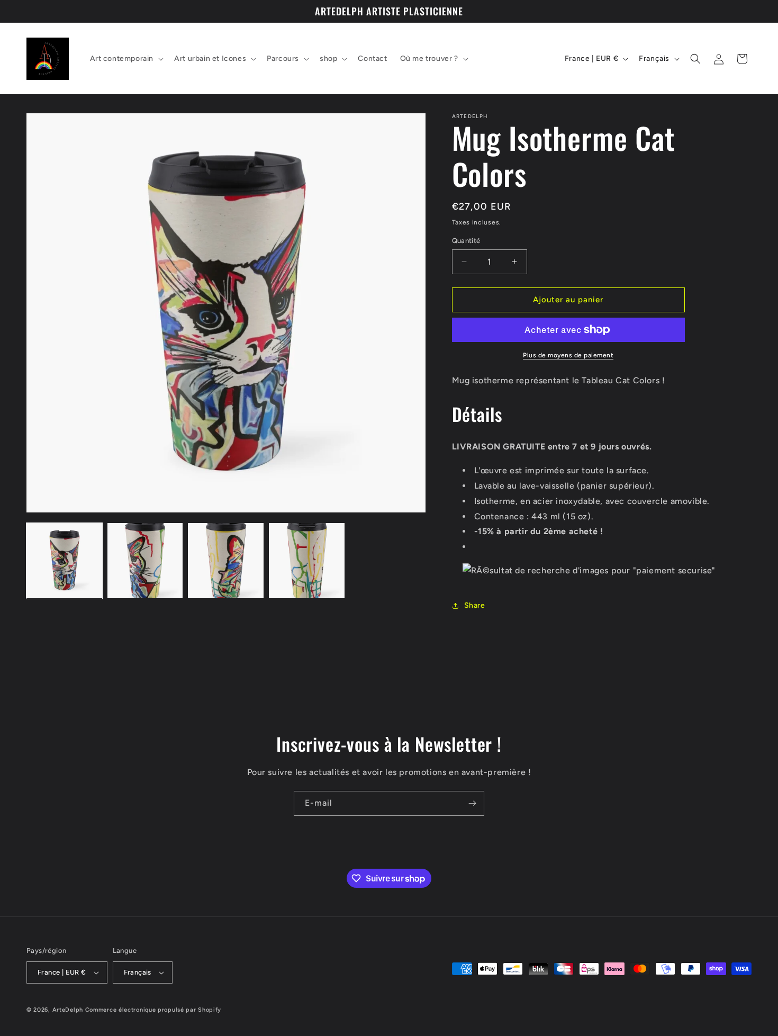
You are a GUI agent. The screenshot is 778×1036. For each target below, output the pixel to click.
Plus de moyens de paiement (568, 355)
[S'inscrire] (472, 803)
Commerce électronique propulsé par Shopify (153, 1009)
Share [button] (474, 605)
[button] (126, 59)
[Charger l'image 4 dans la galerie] (307, 561)
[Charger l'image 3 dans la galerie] (226, 561)
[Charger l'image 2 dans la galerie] (145, 561)
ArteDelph (67, 1009)
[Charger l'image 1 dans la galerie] (64, 561)
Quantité (466, 241)
